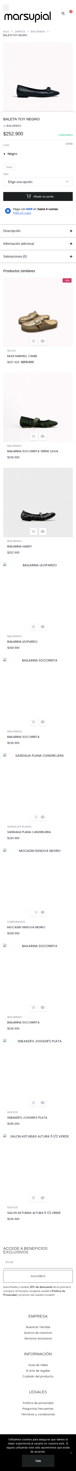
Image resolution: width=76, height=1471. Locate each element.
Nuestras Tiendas (38, 1327)
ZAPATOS (20, 31)
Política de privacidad (38, 1403)
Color (6, 145)
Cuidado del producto (38, 1376)
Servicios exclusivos (38, 1338)
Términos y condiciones (38, 1414)
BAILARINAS (38, 31)
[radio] (13, 153)
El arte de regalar (38, 1371)
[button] (6, 7)
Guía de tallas (38, 1365)
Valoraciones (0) (15, 256)
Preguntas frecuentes (38, 1409)
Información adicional (18, 243)
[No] (71, 1453)
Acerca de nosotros (38, 1333)
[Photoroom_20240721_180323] (38, 77)
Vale (38, 1460)
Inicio (6, 31)
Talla (6, 174)
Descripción (11, 231)
